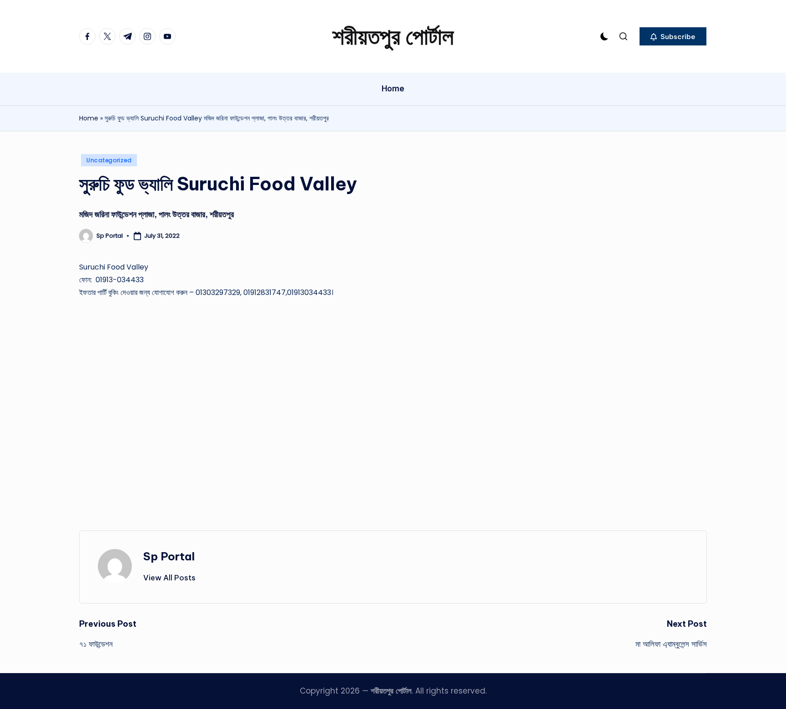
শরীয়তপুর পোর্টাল (393, 36)
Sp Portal (169, 556)
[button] (673, 36)
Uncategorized (108, 160)
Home (88, 118)
